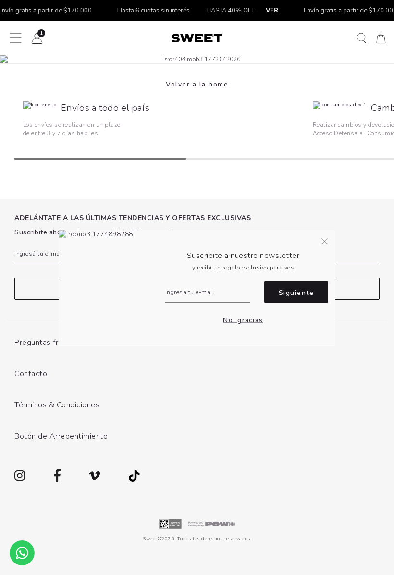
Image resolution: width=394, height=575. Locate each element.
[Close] (376, 16)
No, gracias (243, 320)
